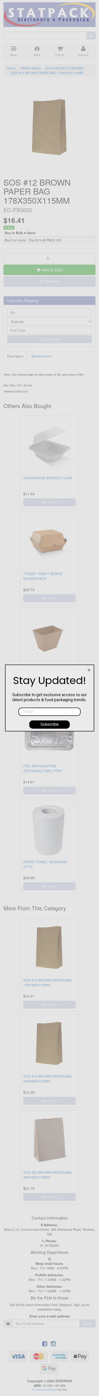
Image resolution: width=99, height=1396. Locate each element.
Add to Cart (51, 270)
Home (11, 68)
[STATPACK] (49, 13)
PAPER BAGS (31, 68)
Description (15, 356)
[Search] (91, 35)
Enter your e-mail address (49, 1316)
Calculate (51, 339)
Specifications (41, 356)
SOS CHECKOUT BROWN (64, 68)
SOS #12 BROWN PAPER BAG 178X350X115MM (47, 72)
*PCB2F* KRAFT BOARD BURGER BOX (42, 576)
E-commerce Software (44, 1389)
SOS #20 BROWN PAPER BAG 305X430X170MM (47, 1175)
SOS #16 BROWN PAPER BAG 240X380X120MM (47, 1078)
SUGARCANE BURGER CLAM (47, 477)
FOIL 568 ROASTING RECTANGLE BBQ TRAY (42, 768)
